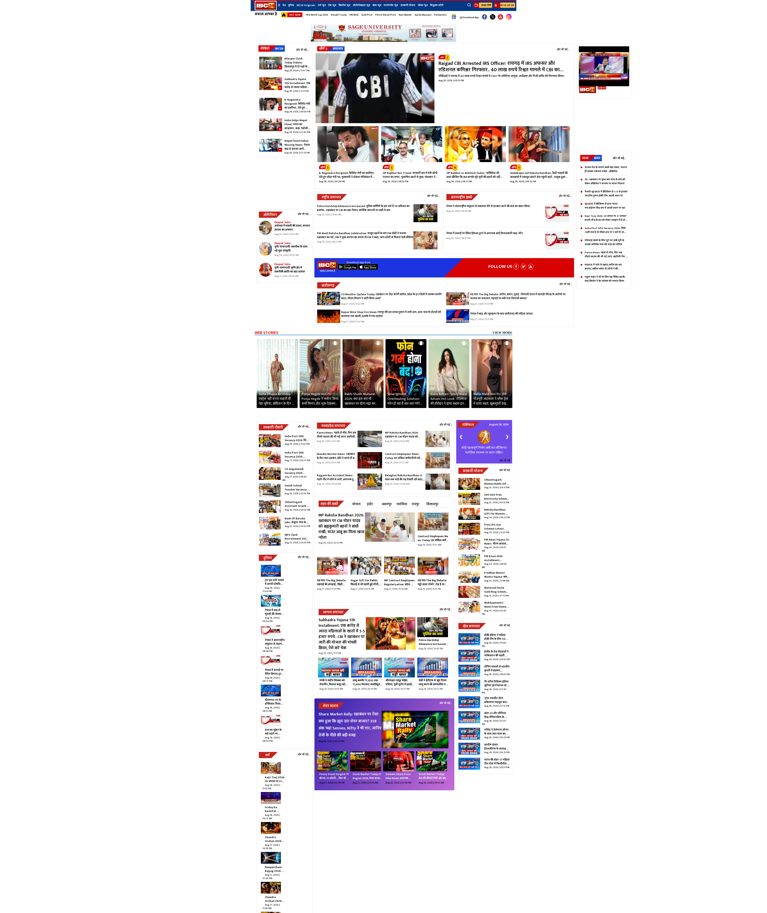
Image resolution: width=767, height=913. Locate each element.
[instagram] (508, 17)
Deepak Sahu (282, 222)
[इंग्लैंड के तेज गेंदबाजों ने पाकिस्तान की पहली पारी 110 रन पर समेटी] (469, 665)
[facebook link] (484, 17)
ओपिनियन (270, 215)
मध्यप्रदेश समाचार (333, 426)
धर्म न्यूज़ (322, 5)
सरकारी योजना (407, 5)
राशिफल (468, 425)
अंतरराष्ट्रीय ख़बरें (461, 197)
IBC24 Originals (306, 5)
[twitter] (523, 266)
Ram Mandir (405, 15)
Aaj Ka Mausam (423, 15)
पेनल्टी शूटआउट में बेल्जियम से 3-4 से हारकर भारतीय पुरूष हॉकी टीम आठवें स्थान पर (606, 194)
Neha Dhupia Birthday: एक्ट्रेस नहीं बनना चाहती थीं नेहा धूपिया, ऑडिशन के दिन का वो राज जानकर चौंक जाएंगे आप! (277, 399)
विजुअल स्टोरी (436, 5)
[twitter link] (493, 17)
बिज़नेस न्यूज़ (344, 5)
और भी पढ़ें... (302, 50)
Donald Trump (339, 15)
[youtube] (500, 17)
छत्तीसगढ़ (328, 286)
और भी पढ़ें (504, 470)
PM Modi (354, 15)
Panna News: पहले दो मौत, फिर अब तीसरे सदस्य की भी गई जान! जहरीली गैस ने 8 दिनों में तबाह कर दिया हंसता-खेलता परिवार (606, 254)
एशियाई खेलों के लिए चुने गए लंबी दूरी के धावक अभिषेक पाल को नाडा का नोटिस (604, 242)
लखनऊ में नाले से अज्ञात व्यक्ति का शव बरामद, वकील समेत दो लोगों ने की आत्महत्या (603, 267)
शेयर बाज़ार (330, 706)
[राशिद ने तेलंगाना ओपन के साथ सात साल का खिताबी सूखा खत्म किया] (469, 743)
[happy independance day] (383, 41)
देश (284, 5)
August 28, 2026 (499, 424)
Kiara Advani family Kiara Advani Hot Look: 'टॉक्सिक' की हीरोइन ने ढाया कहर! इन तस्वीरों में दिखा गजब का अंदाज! (448, 399)
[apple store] (368, 268)
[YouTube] (530, 266)
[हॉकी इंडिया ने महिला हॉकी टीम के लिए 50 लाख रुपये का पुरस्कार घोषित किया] (469, 650)
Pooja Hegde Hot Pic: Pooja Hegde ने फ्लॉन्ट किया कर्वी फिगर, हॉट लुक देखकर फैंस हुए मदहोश (320, 399)
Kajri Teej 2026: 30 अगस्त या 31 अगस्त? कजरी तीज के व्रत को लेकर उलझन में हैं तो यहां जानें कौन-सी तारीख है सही (606, 218)
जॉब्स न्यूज (423, 5)
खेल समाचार (471, 636)
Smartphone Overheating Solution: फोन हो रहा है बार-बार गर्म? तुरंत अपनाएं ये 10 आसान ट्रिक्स (403, 399)
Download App (470, 17)
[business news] (390, 636)
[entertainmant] (415, 730)
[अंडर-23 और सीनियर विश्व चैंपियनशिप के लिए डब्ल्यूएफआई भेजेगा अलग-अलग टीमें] (469, 728)
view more (502, 332)
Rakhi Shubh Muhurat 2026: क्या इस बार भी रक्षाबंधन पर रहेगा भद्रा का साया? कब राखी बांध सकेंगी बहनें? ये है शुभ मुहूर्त (361, 399)
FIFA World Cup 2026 (317, 15)
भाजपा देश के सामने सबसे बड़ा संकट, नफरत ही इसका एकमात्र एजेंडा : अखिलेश (606, 169)
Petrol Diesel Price (385, 15)
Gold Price (367, 15)
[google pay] (348, 268)
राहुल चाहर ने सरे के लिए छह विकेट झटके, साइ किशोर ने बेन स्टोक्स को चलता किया (605, 279)
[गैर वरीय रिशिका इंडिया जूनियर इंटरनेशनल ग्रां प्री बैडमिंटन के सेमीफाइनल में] (469, 696)
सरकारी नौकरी (273, 428)
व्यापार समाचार (333, 612)
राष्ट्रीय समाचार (331, 197)
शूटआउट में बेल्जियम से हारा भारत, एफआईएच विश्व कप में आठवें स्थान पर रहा (605, 206)
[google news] (453, 17)
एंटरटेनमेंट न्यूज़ (391, 5)
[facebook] (516, 266)
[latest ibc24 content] (265, 229)
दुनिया (291, 5)
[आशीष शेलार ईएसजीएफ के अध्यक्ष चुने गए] (469, 758)
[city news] (433, 522)
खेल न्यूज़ (377, 5)
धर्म (267, 755)
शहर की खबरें (329, 504)
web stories (266, 332)
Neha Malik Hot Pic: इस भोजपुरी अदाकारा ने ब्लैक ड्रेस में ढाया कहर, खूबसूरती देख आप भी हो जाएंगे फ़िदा (490, 399)
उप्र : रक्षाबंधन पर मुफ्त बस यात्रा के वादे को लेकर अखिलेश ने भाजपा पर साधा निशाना (605, 181)
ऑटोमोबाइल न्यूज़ (361, 5)
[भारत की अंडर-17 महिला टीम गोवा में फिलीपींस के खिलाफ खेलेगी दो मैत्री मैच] (469, 773)
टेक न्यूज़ (332, 5)
